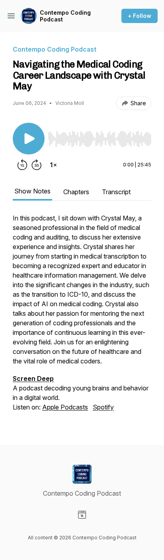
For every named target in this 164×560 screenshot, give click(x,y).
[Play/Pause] (29, 138)
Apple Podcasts (65, 407)
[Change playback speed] (53, 164)
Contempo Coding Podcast (65, 16)
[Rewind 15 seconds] (22, 164)
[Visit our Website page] (82, 515)
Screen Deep (33, 378)
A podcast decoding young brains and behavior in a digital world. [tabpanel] (81, 312)
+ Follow (139, 15)
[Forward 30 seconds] (36, 164)
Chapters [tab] (76, 192)
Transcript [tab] (116, 192)
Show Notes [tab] (32, 191)
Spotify (103, 407)
